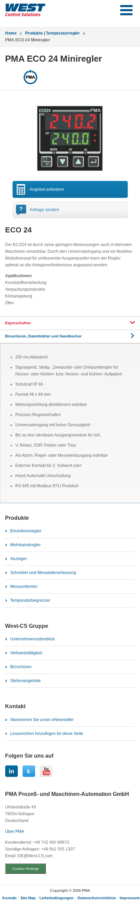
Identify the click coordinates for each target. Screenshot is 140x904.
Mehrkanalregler (25, 544)
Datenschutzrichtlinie (96, 898)
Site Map (28, 898)
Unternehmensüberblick (32, 639)
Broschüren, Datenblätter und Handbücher (43, 336)
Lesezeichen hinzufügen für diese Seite (46, 733)
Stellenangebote (25, 680)
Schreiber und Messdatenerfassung (43, 572)
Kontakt (9, 898)
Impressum (130, 898)
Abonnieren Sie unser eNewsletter (42, 719)
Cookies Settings (25, 868)
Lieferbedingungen (56, 898)
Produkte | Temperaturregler (52, 33)
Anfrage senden (44, 209)
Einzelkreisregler (25, 531)
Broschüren (21, 666)
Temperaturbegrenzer (30, 600)
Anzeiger (18, 558)
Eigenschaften (18, 323)
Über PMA (14, 831)
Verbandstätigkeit (26, 653)
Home (11, 33)
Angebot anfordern (47, 189)
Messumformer (24, 586)
